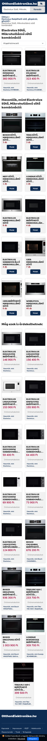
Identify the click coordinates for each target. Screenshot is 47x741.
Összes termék (7, 732)
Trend (18, 732)
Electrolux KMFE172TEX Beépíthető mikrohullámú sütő (35, 404)
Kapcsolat (5, 728)
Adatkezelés (36, 728)
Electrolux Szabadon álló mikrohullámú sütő (11, 263)
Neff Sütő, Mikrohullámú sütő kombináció (11, 180)
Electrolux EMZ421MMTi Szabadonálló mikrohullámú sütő (35, 451)
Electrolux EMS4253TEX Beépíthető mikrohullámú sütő (11, 356)
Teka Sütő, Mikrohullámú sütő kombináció (35, 138)
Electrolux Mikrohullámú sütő (11, 220)
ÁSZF (26, 728)
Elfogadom (33, 739)
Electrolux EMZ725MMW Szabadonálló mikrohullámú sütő (11, 499)
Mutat (11, 147)
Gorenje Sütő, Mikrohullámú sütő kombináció (35, 180)
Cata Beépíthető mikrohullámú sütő (12, 303)
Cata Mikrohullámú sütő (35, 262)
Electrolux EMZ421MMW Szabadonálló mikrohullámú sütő (11, 451)
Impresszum (17, 728)
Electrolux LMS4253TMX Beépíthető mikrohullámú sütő (35, 356)
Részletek (21, 738)
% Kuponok (27, 732)
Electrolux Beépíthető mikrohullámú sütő (35, 221)
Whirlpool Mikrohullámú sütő (35, 303)
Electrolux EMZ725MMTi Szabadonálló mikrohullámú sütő (35, 499)
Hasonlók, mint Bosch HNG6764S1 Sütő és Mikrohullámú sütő (11, 656)
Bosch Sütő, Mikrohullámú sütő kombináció (11, 138)
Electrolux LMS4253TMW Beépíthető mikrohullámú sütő (11, 404)
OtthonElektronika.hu (19, 3)
